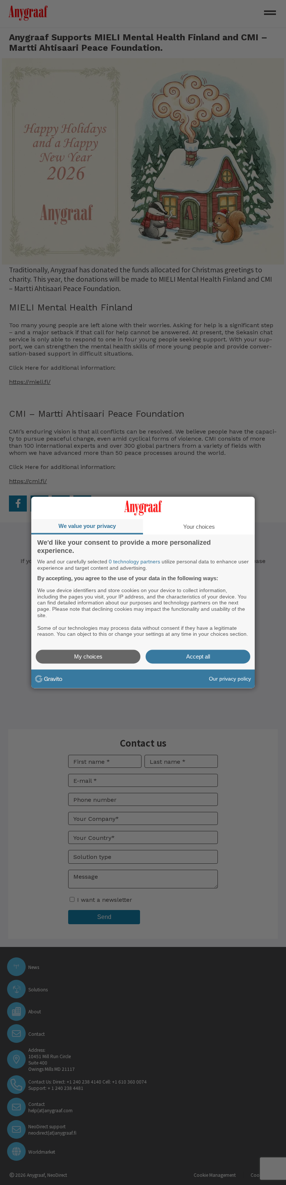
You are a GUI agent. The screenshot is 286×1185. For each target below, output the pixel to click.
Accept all (198, 657)
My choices (88, 657)
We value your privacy (87, 526)
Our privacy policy (230, 679)
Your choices (199, 526)
